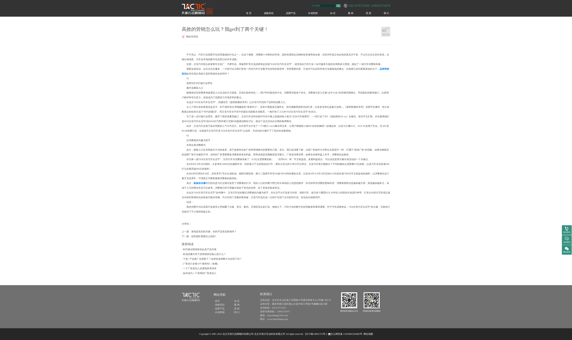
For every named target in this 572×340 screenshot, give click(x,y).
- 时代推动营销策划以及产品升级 (199, 249)
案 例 (350, 13)
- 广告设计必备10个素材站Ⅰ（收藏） (201, 263)
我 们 (386, 13)
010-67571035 (359, 5)
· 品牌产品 (219, 308)
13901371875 (380, 5)
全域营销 (313, 13)
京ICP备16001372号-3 (316, 334)
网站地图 (368, 334)
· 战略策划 (219, 304)
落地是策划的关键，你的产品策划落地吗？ (214, 231)
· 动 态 (236, 301)
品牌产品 (291, 13)
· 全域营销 (219, 312)
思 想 (368, 13)
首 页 (248, 13)
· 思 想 (236, 308)
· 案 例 (236, 304)
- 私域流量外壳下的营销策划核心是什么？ (204, 254)
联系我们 (266, 294)
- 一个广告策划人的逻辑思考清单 (199, 268)
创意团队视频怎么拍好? (203, 236)
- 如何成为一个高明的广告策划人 (199, 273)
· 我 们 (236, 312)
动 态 (332, 13)
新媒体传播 (200, 183)
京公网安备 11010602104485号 (346, 334)
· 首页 (217, 301)
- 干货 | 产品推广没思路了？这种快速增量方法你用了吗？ (212, 259)
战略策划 (268, 13)
